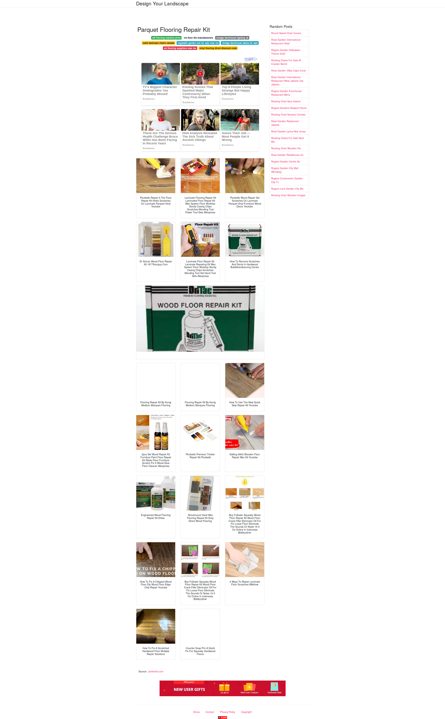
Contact (210, 712)
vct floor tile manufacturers (198, 37)
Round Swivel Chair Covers (286, 33)
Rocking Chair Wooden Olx (286, 148)
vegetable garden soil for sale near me (198, 43)
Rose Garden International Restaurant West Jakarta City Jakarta (287, 80)
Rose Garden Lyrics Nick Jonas (288, 131)
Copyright (246, 712)
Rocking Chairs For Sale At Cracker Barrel (286, 62)
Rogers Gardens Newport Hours (289, 108)
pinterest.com (155, 671)
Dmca (196, 712)
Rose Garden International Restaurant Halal (285, 41)
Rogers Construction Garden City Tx (287, 180)
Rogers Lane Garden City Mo (287, 188)
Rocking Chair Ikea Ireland (285, 101)
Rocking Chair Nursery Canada (288, 114)
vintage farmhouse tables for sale (240, 43)
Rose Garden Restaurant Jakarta (285, 122)
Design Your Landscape (162, 3)
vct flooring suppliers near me (180, 48)
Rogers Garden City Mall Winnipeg (284, 169)
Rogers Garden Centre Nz (285, 161)
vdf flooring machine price (166, 37)
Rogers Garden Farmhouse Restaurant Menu (286, 92)
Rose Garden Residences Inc (287, 155)
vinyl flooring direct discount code (218, 48)
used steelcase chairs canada (158, 43)
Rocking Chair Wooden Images (288, 195)
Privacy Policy (227, 712)
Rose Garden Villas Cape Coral (288, 70)
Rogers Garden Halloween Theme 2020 (285, 51)
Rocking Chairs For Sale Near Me (287, 139)
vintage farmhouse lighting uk (232, 37)
